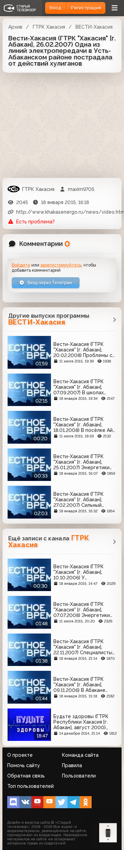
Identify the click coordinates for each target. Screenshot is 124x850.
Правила (72, 765)
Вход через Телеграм (49, 282)
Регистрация (86, 7)
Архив (15, 27)
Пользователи (79, 776)
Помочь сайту (23, 765)
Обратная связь (26, 776)
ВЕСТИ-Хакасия (94, 27)
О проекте (20, 755)
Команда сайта (80, 755)
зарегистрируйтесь (60, 265)
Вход (55, 7)
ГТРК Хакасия (49, 27)
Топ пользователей (30, 786)
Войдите (21, 265)
